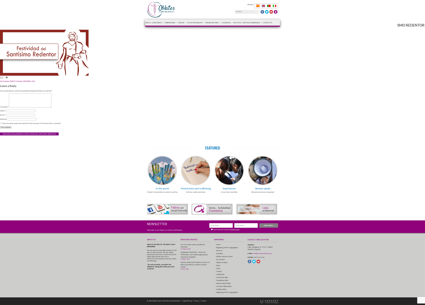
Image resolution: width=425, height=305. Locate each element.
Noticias (237, 23)
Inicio (148, 23)
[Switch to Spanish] (258, 6)
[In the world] (162, 185)
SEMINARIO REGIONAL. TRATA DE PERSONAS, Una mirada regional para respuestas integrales (194, 254)
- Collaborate (219, 274)
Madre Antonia (212, 23)
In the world (162, 188)
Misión (181, 23)
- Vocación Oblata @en (223, 286)
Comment (4, 107)
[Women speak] (263, 185)
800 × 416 (31, 81)
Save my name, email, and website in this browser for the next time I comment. (32, 123)
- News (217, 265)
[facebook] (262, 12)
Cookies (203, 301)
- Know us (218, 250)
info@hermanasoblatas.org (262, 253)
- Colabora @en (220, 289)
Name (3, 111)
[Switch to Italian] (274, 6)
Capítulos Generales (251, 23)
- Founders (219, 253)
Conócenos (157, 23)
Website (3, 119)
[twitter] (267, 12)
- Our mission (220, 259)
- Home (218, 244)
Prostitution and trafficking (196, 188)
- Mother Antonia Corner (224, 256)
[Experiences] (229, 185)
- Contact (218, 271)
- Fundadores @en (221, 280)
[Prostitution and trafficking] (196, 185)
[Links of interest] (256, 214)
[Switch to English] (263, 6)
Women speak (262, 188)
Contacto (267, 23)
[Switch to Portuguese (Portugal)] (269, 6)
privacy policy (235, 229)
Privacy (196, 301)
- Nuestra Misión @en (223, 283)
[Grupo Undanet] (269, 303)
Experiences (229, 188)
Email (2, 115)
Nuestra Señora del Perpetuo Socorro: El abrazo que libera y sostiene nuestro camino (195, 264)
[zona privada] (276, 12)
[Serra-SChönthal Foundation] (212, 214)
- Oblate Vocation (221, 262)
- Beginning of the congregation (226, 247)
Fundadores (170, 23)
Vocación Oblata (194, 23)
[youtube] (271, 12)
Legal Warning (187, 301)
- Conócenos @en (221, 277)
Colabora (226, 23)
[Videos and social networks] (167, 214)
